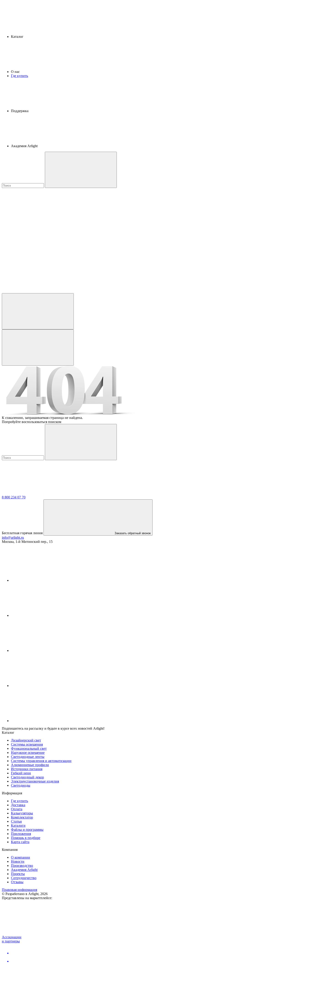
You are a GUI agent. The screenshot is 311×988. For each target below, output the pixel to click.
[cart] (36, 221)
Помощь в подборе (25, 838)
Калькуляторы (22, 813)
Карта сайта (20, 842)
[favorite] (36, 256)
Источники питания (26, 769)
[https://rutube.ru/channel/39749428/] (45, 615)
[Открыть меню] (38, 347)
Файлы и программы (27, 829)
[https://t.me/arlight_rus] (45, 650)
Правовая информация (19, 890)
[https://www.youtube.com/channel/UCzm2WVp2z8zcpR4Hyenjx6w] (45, 686)
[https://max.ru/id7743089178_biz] (45, 721)
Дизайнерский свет (26, 740)
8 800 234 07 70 (13, 497)
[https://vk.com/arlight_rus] (45, 580)
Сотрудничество (23, 878)
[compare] (36, 291)
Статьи (16, 821)
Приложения (21, 834)
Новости (17, 861)
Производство (22, 865)
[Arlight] (36, 493)
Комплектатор (22, 817)
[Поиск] (81, 170)
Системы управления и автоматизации (41, 761)
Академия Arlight (24, 870)
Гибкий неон (21, 773)
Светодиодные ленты (27, 757)
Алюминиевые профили (30, 765)
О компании (20, 857)
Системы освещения (27, 744)
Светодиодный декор (27, 777)
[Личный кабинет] (38, 311)
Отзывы (17, 882)
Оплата (16, 809)
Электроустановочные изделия (35, 781)
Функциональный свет (29, 748)
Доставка (18, 805)
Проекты (18, 874)
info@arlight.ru (13, 537)
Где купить (19, 76)
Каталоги (18, 825)
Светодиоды (20, 785)
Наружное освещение (28, 752)
